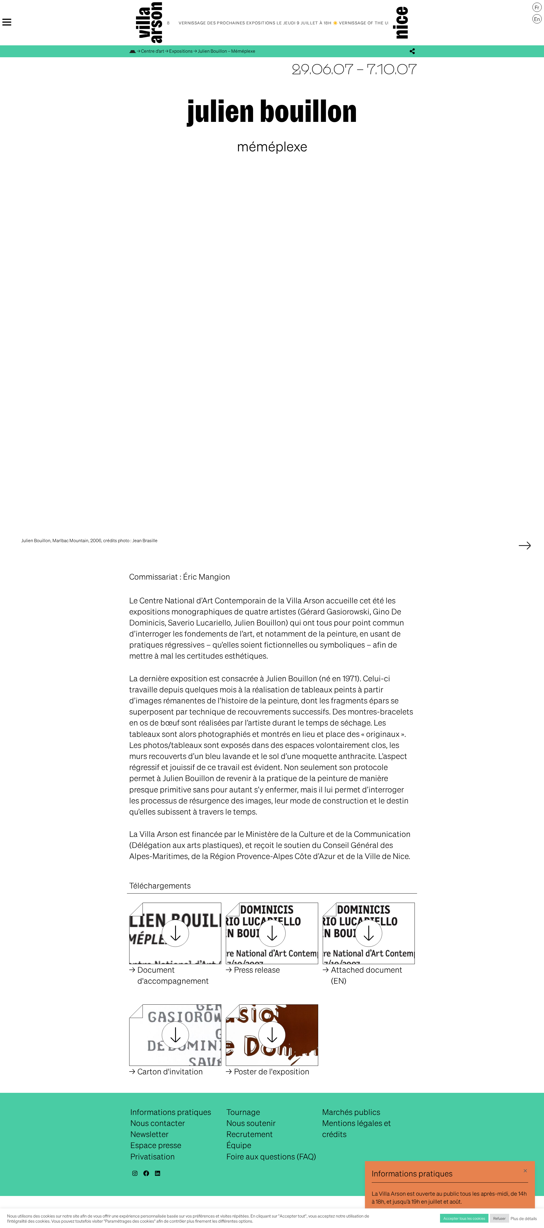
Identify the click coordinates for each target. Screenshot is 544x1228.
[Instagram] (134, 1173)
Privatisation (152, 1156)
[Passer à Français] (537, 7)
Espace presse (155, 1145)
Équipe (238, 1145)
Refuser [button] (499, 1218)
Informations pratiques (170, 1112)
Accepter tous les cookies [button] (464, 1218)
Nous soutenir (251, 1123)
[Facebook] (146, 1173)
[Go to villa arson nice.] (132, 51)
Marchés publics (351, 1112)
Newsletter (149, 1134)
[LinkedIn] (157, 1173)
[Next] (525, 551)
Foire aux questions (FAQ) (271, 1156)
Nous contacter (157, 1123)
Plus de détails (524, 1218)
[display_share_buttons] (412, 51)
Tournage (243, 1112)
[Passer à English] (537, 19)
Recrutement (249, 1134)
